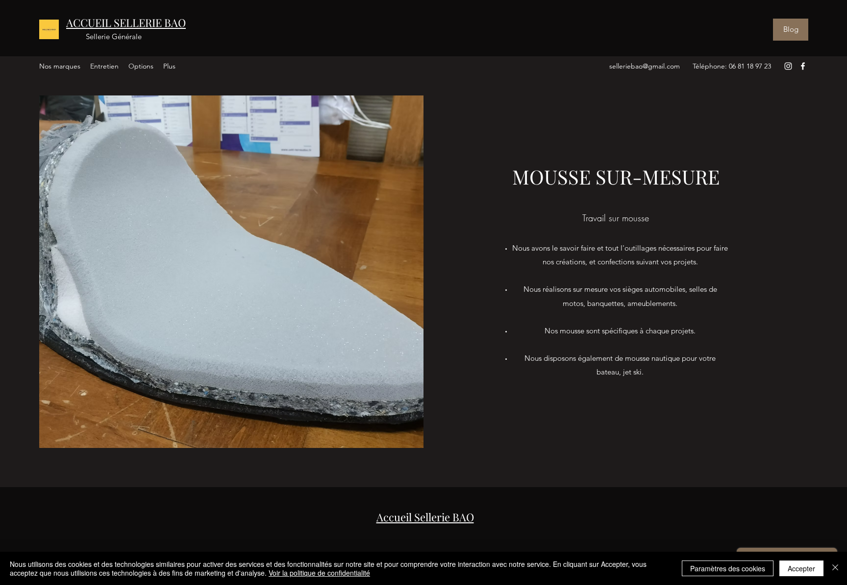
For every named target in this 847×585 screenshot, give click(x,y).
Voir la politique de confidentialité (319, 573)
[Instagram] (788, 66)
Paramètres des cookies (727, 568)
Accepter (801, 568)
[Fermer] (835, 568)
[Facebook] (803, 66)
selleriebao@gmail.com (644, 66)
